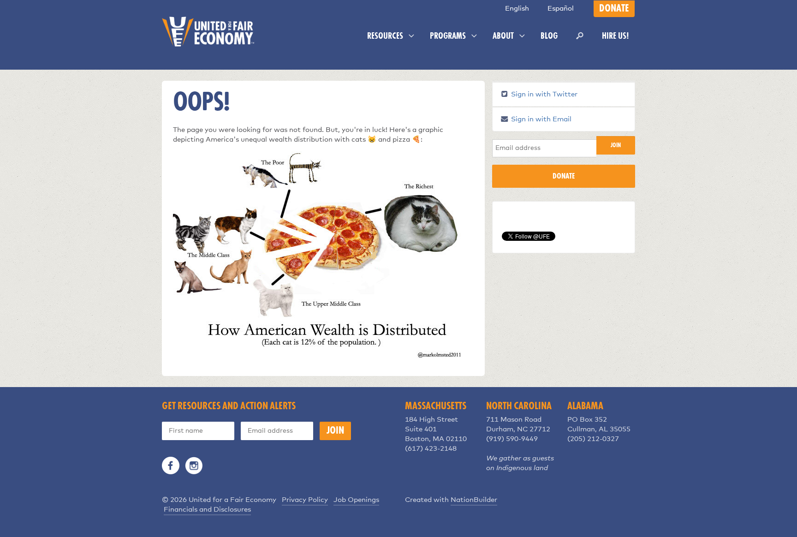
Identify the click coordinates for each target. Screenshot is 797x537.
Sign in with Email (540, 119)
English (517, 8)
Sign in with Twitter (543, 94)
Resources (386, 36)
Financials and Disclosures (207, 509)
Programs (449, 36)
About (504, 36)
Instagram (193, 465)
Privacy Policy (305, 499)
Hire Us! (615, 36)
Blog (549, 36)
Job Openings (356, 499)
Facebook (170, 465)
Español (560, 8)
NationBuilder (474, 499)
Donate (614, 8)
